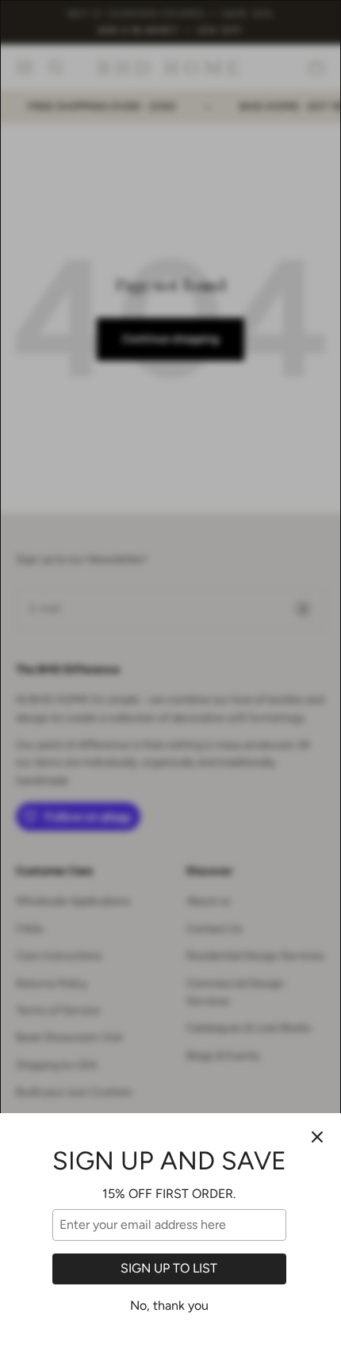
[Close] (317, 1137)
